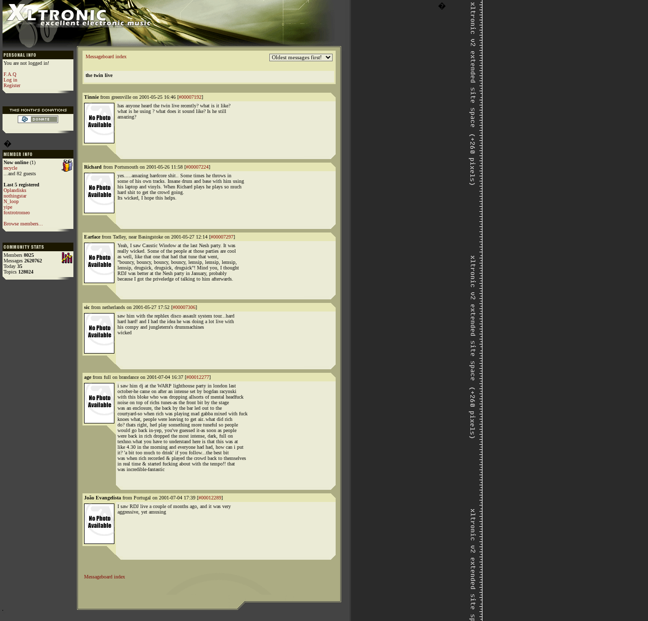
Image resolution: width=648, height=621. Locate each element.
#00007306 (184, 307)
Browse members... (23, 223)
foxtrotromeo (17, 212)
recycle (10, 168)
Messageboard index (106, 56)
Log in (10, 80)
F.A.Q (10, 74)
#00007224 (197, 167)
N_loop (11, 201)
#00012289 (209, 497)
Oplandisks (15, 190)
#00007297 (222, 237)
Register (12, 85)
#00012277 (197, 377)
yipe (8, 207)
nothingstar (15, 196)
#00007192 (190, 97)
